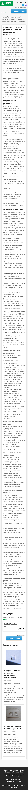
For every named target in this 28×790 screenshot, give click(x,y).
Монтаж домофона (10, 624)
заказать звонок (19, 11)
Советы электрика (14, 17)
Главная (4, 17)
